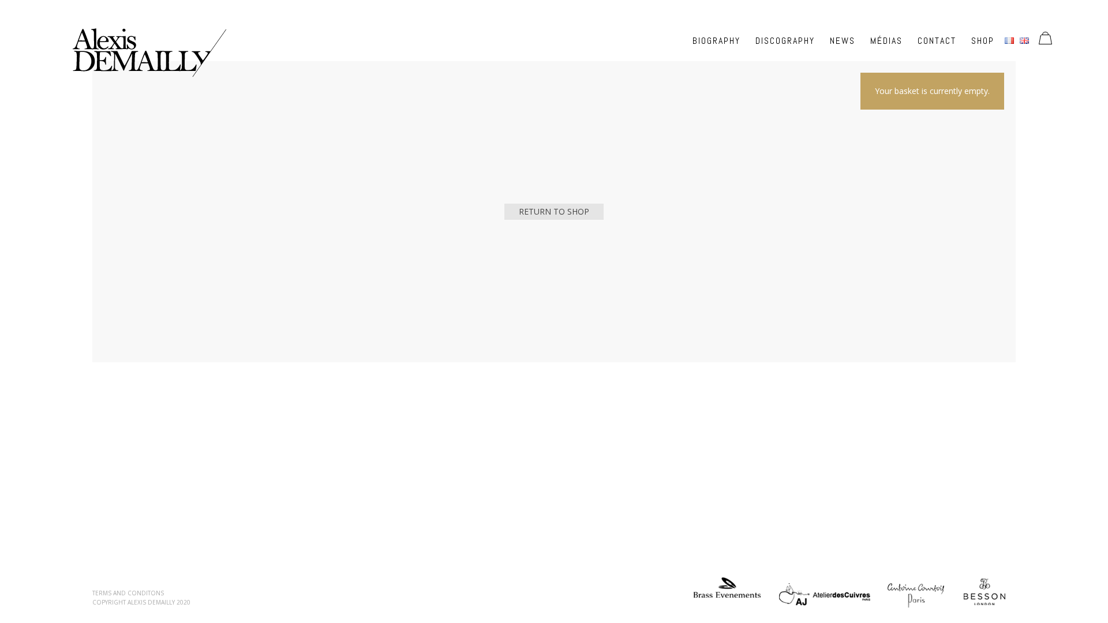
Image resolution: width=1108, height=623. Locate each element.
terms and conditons (128, 593)
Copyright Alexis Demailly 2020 (141, 602)
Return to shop (554, 211)
